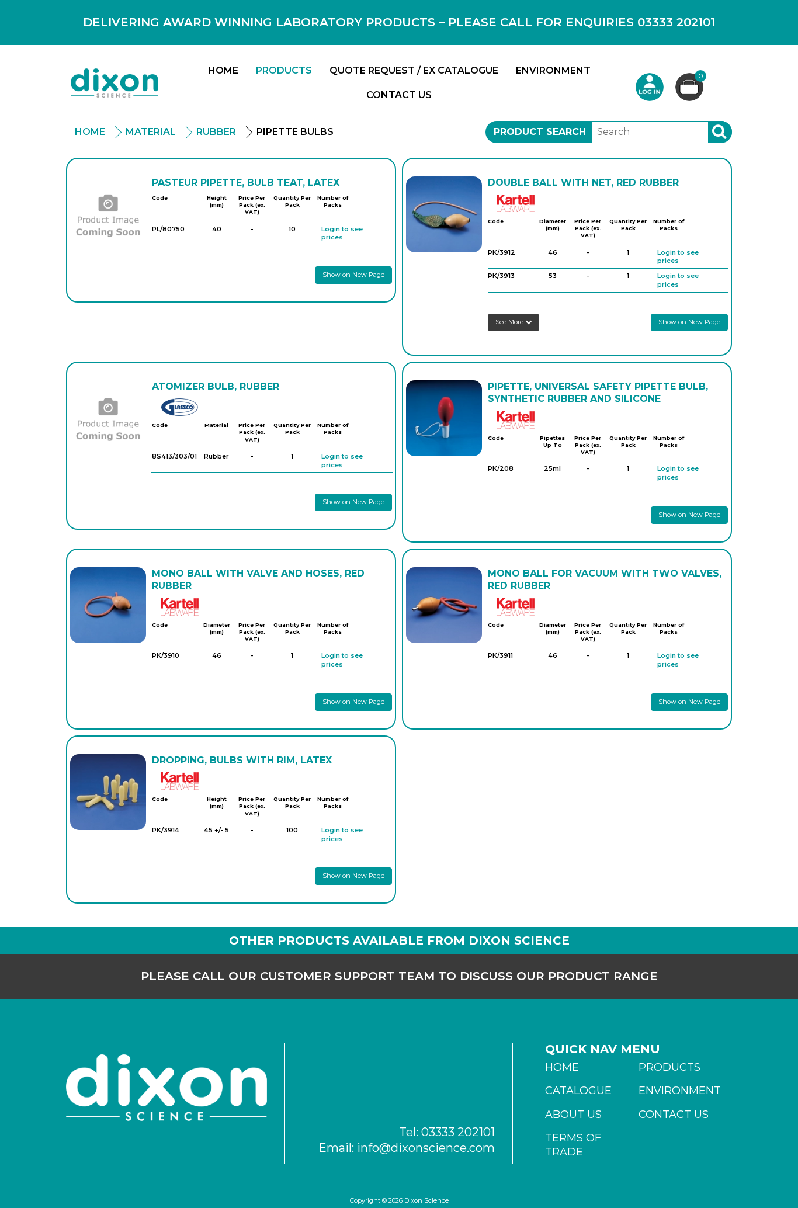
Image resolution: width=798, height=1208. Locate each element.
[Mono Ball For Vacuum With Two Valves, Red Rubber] (444, 605)
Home (223, 70)
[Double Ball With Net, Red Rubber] (444, 214)
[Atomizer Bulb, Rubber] (108, 418)
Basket (700, 76)
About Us (573, 1114)
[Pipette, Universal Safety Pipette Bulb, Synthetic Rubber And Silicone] (444, 418)
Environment (553, 70)
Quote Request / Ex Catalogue (413, 70)
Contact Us (399, 94)
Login (650, 87)
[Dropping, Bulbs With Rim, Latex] (108, 792)
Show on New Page (353, 274)
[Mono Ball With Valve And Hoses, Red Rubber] (108, 605)
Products (284, 70)
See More (510, 322)
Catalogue (578, 1090)
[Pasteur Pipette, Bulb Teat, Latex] (108, 214)
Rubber (216, 131)
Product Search (540, 131)
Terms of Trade (573, 1144)
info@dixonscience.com (426, 1148)
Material (151, 131)
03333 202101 (458, 1132)
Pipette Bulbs (295, 131)
